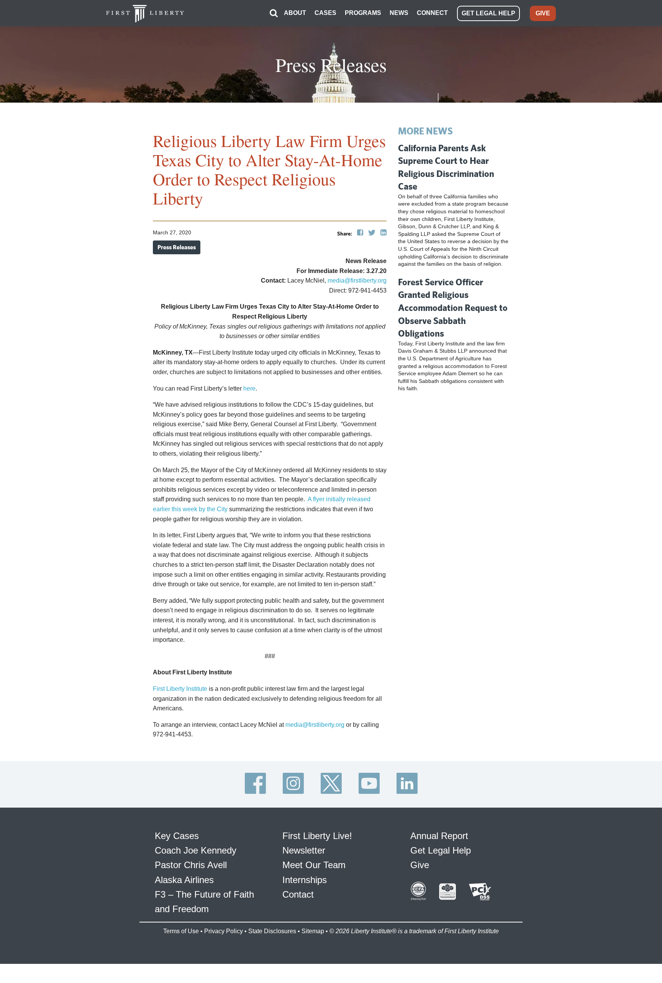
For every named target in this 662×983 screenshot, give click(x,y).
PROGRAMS (363, 13)
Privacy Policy (223, 931)
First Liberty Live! (317, 836)
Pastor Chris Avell (191, 865)
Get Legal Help (440, 850)
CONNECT (432, 13)
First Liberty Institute (180, 688)
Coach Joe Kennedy (195, 850)
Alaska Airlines (184, 880)
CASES (325, 13)
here (249, 388)
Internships (304, 880)
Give (419, 865)
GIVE (543, 13)
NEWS (399, 13)
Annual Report (439, 836)
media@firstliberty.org (357, 280)
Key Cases (177, 836)
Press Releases (176, 247)
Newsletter (303, 850)
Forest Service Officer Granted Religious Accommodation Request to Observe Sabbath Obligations (453, 307)
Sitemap (313, 931)
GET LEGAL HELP (488, 13)
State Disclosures (272, 931)
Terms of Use (181, 931)
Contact (298, 894)
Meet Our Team (314, 865)
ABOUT (295, 13)
